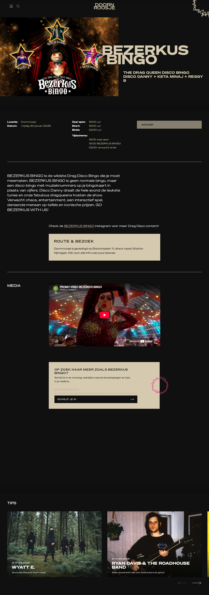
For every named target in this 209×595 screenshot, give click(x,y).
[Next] (196, 583)
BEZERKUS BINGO (79, 226)
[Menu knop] (11, 6)
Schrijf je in (66, 399)
